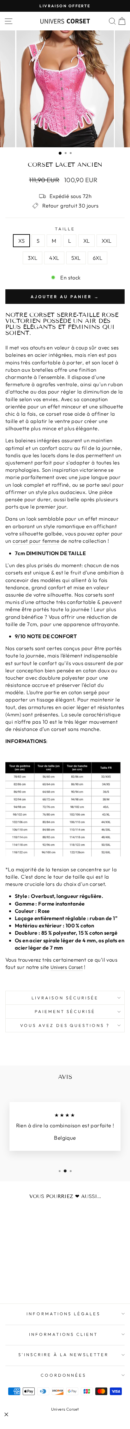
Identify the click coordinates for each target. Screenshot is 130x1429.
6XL (97, 257)
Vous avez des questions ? (65, 1025)
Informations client (63, 1334)
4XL (54, 257)
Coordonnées (63, 1375)
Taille (65, 228)
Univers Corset (65, 1409)
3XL (32, 257)
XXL (106, 240)
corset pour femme (36, 540)
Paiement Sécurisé (65, 1011)
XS (21, 240)
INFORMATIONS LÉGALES (64, 1313)
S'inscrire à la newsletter (63, 1354)
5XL (76, 257)
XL (86, 240)
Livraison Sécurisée (65, 997)
